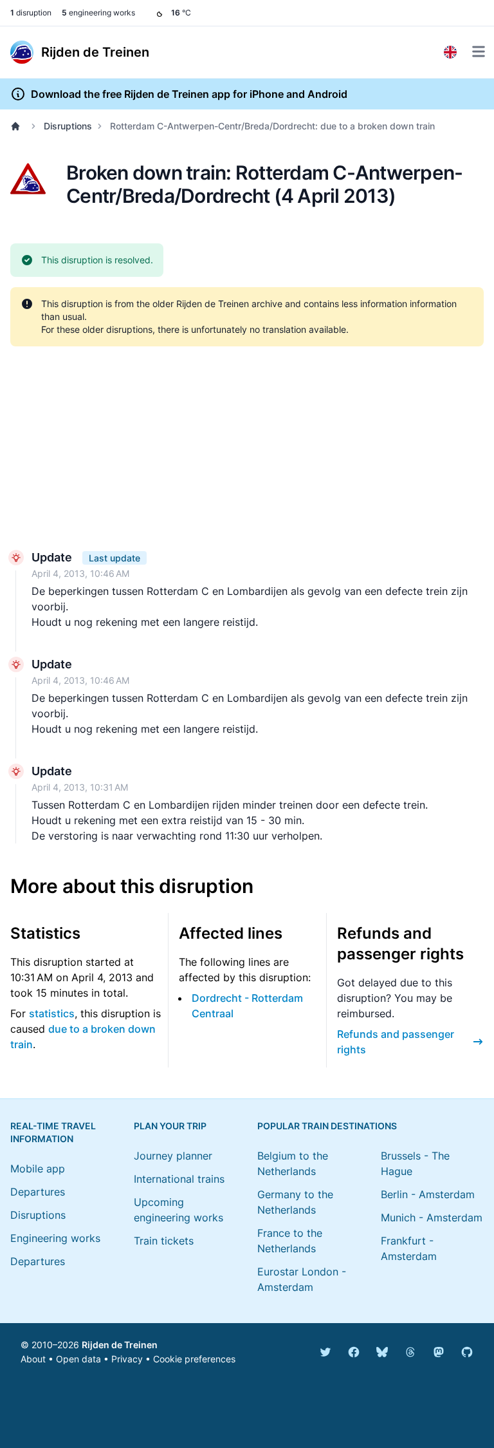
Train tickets (164, 1240)
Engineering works (55, 1238)
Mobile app (37, 1168)
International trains (179, 1178)
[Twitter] (325, 1352)
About (33, 1358)
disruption (30, 12)
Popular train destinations (327, 1125)
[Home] (18, 126)
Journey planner (173, 1155)
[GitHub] (467, 1352)
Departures (37, 1191)
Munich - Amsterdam (431, 1217)
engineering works (98, 12)
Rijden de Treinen (120, 1344)
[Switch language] (450, 52)
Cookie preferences (194, 1358)
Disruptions (68, 125)
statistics (52, 1013)
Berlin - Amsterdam (428, 1194)
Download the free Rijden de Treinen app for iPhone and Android (189, 94)
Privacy (127, 1358)
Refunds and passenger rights (395, 1042)
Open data (78, 1358)
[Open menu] (478, 51)
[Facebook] (353, 1352)
